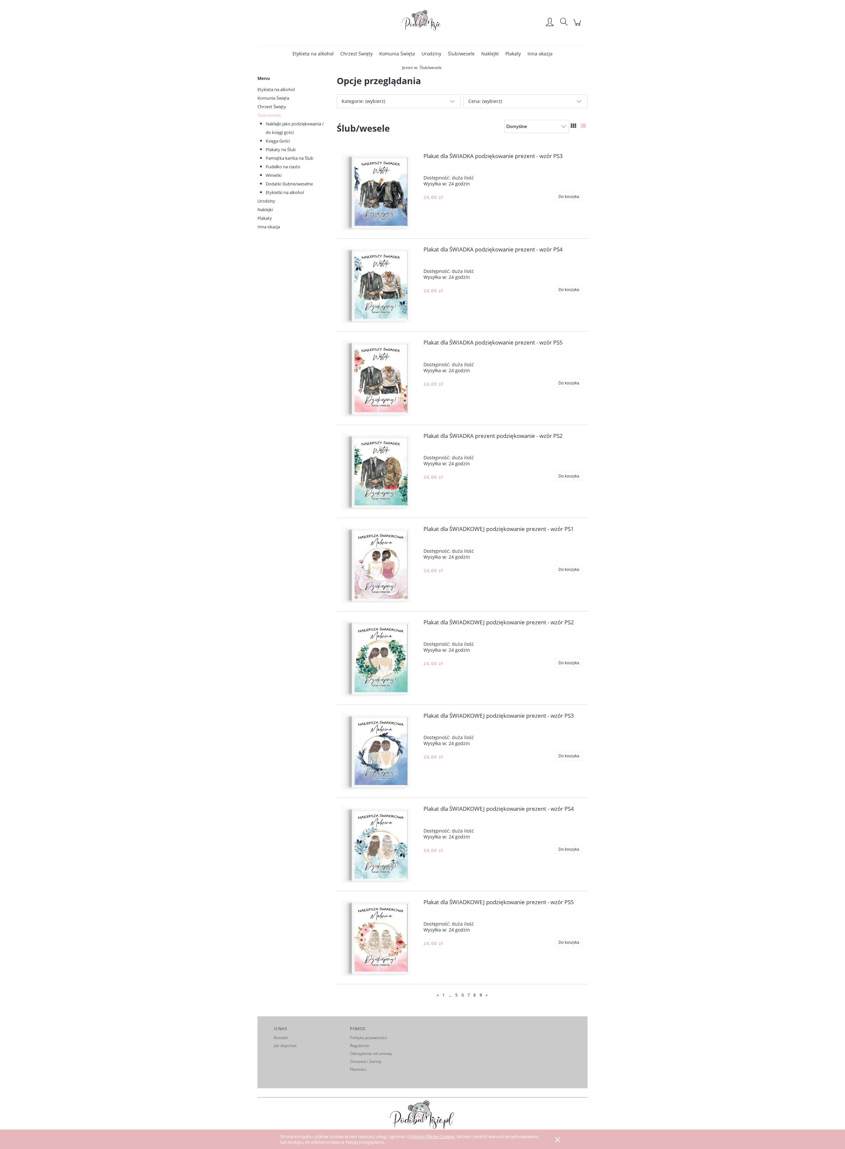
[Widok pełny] (583, 125)
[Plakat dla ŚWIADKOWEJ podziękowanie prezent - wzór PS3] (380, 751)
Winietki (274, 175)
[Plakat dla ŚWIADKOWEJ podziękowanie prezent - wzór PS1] (380, 564)
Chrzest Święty (271, 107)
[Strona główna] (422, 22)
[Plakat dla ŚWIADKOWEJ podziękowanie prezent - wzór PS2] (380, 658)
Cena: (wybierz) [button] (485, 101)
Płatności (358, 1069)
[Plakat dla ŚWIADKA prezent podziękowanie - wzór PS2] (380, 471)
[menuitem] (313, 54)
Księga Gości (278, 141)
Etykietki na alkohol (285, 192)
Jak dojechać (285, 1045)
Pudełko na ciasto (283, 167)
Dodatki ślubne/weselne (289, 184)
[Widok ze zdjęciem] (573, 125)
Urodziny (266, 201)
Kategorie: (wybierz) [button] (363, 101)
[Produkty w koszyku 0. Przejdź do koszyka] (578, 26)
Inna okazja (268, 227)
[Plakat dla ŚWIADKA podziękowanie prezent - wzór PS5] (380, 378)
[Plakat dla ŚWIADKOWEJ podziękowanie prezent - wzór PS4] (380, 844)
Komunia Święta (273, 98)
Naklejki (265, 210)
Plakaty (264, 218)
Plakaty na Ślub (281, 149)
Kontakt (281, 1037)
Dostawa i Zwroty (366, 1061)
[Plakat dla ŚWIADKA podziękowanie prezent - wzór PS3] (380, 191)
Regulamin (359, 1045)
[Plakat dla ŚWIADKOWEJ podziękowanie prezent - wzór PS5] (380, 937)
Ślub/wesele (269, 115)
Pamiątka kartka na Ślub (289, 158)
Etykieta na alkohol (276, 89)
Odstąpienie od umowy (371, 1053)
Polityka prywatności (368, 1037)
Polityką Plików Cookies (432, 1136)
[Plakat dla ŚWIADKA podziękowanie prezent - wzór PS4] (380, 285)
